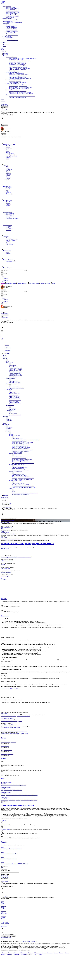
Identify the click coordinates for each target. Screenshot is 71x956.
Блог (2, 912)
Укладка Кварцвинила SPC (12, 8)
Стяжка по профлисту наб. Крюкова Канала (19, 68)
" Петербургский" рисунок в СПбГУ (17, 91)
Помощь (3, 919)
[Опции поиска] (2, 272)
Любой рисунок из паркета (7, 560)
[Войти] (1, 333)
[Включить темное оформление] (2, 126)
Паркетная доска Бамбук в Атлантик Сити (19, 88)
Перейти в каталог (5, 548)
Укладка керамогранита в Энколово (17, 82)
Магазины (3, 917)
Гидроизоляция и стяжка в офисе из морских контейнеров (22, 58)
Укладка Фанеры (10, 17)
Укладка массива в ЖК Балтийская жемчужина (20, 78)
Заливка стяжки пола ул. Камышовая (17, 63)
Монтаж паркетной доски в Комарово (18, 86)
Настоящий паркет (5, 576)
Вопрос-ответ (4, 926)
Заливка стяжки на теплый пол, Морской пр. (19, 60)
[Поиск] (2, 331)
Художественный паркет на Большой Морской (20, 92)
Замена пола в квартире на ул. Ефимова (18, 65)
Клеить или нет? (4, 713)
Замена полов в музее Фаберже (16, 73)
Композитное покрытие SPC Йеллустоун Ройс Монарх (22, 96)
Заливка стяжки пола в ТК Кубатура (17, 62)
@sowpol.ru (5, 109)
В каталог (3, 531)
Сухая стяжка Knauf (11, 32)
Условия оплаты (4, 922)
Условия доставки (5, 923)
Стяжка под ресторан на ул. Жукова (17, 69)
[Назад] (7, 360)
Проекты (3, 918)
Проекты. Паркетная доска (12, 83)
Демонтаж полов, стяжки (12, 40)
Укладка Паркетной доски (12, 11)
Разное (8, 94)
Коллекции (3, 906)
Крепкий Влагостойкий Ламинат (8, 724)
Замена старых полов (11, 33)
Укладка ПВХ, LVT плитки (12, 9)
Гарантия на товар (5, 924)
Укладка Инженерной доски (12, 12)
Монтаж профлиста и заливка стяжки (18, 67)
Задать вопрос (4, 537)
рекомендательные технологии (28, 941)
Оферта (2, 939)
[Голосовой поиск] (2, 273)
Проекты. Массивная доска (12, 72)
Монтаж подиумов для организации (17, 97)
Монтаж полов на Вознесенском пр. (17, 77)
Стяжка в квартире (10, 26)
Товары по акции (5, 532)
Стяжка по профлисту (11, 28)
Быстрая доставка (5, 824)
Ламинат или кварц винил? (7, 718)
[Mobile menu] (2, 304)
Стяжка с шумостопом (14, 70)
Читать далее (61, 946)
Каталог (2, 901)
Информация (4, 913)
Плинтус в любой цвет (6, 572)
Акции (2, 902)
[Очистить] (26, 270)
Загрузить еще (4, 801)
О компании (3, 820)
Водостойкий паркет (5, 568)
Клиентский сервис (5, 829)
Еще (8, 158)
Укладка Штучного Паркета (12, 16)
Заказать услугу (4, 743)
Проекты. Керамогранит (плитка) (14, 79)
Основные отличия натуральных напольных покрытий (14, 731)
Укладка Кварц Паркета (11, 13)
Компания (3, 908)
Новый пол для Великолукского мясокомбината (20, 87)
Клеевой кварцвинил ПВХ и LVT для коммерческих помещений (16, 557)
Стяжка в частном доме (11, 27)
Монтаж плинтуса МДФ (12, 19)
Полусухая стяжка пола (11, 25)
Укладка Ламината (10, 7)
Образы (2, 907)
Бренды (2, 903)
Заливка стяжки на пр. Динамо (16, 59)
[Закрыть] (2, 339)
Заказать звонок (4, 107)
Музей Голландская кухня (15, 81)
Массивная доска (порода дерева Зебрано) (19, 74)
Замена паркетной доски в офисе (16, 84)
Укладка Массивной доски (12, 14)
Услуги (2, 904)
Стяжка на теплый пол (11, 30)
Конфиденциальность (6, 937)
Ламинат (3, 564)
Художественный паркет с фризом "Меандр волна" (21, 93)
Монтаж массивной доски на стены (17, 76)
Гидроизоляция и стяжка (12, 35)
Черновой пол (9, 37)
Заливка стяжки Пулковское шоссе (17, 64)
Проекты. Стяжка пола (11, 57)
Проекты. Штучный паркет (12, 89)
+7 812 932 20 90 (4, 104)
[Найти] (5, 273)
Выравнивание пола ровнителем (14, 22)
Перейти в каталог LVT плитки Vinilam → (11, 688)
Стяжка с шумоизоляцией (12, 31)
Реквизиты (3, 916)
